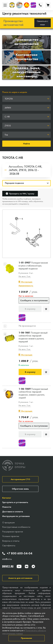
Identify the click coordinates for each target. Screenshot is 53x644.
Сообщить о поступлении (34, 300)
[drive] (7, 566)
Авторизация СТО (20, 479)
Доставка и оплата (12, 511)
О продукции (8, 522)
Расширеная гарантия (12, 531)
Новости (6, 506)
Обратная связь (20, 488)
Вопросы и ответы (10, 540)
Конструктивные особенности (16, 526)
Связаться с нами (42, 23)
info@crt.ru (7, 559)
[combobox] (26, 99)
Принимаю (26, 638)
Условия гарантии (10, 536)
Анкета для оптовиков (20, 578)
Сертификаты (8, 545)
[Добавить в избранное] (46, 309)
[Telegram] (33, 566)
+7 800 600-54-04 (19, 553)
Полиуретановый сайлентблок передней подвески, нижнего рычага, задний (33, 393)
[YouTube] (19, 566)
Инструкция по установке (16, 516)
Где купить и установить (15, 502)
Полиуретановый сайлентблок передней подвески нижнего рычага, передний (33, 337)
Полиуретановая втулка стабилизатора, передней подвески (33, 265)
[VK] (26, 566)
